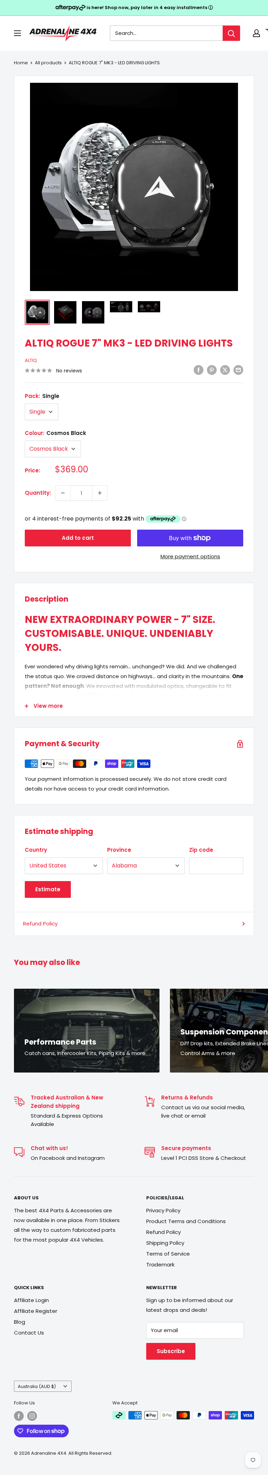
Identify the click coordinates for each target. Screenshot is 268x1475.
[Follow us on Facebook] (19, 1416)
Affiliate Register (35, 1311)
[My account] (256, 33)
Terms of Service (168, 1253)
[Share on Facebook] (198, 370)
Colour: (55, 433)
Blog (19, 1321)
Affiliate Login (31, 1300)
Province (119, 849)
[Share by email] (238, 370)
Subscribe (171, 1351)
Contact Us (29, 1332)
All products (48, 62)
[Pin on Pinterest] (212, 370)
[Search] (231, 33)
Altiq (31, 360)
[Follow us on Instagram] (32, 1416)
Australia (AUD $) (37, 1386)
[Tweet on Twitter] (225, 370)
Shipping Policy (165, 1243)
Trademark (160, 1264)
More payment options (190, 556)
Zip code (201, 849)
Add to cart (78, 538)
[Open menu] (17, 33)
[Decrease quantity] (62, 493)
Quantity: (38, 492)
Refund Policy (40, 923)
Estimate (47, 889)
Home (21, 62)
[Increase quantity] (99, 493)
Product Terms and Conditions (186, 1221)
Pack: (42, 396)
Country (36, 849)
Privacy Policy (163, 1210)
